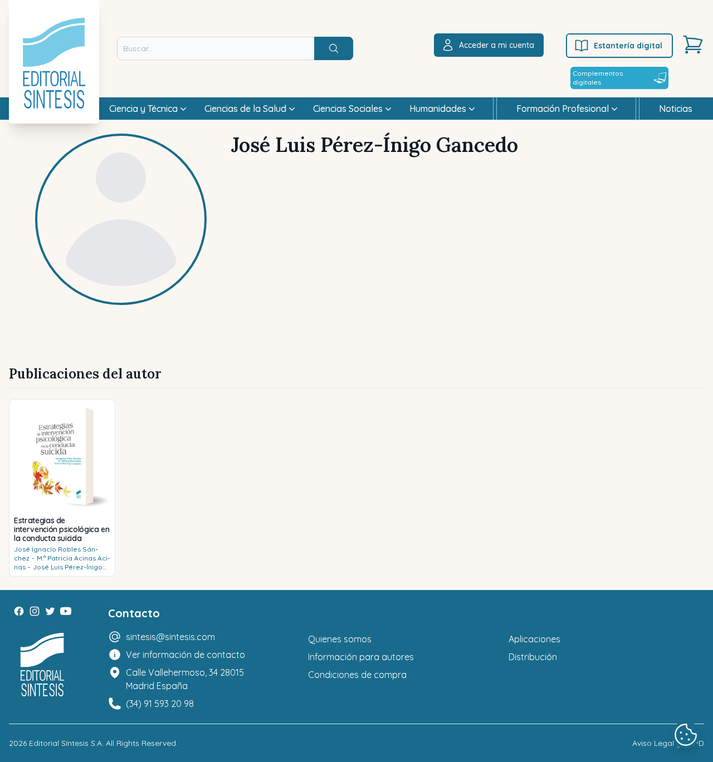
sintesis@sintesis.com (170, 636)
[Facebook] (19, 611)
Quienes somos (340, 639)
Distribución (533, 656)
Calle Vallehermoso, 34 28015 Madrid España (185, 679)
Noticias (675, 108)
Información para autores (361, 656)
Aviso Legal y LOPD (668, 743)
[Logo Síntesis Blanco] (42, 665)
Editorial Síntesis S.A (65, 743)
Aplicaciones (534, 639)
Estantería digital (628, 46)
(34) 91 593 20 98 (160, 703)
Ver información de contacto (185, 654)
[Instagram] (34, 611)
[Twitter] (50, 611)
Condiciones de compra (357, 674)
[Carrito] (693, 44)
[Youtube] (65, 611)
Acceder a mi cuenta (496, 45)
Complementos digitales (598, 77)
